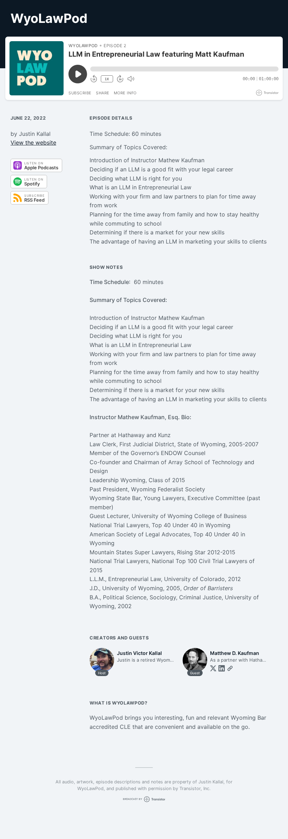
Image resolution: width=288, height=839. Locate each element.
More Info (125, 92)
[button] (184, 69)
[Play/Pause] (36, 68)
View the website (33, 142)
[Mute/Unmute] (130, 79)
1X (107, 79)
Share (103, 92)
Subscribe (80, 92)
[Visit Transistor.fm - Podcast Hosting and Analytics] (267, 93)
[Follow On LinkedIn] (221, 668)
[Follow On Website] (230, 668)
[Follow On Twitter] (213, 668)
